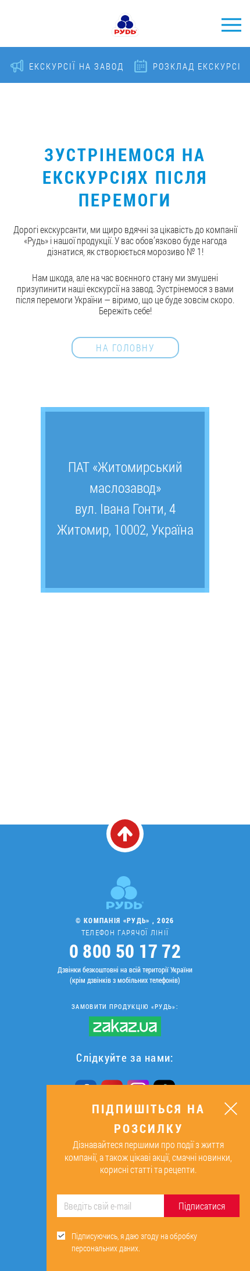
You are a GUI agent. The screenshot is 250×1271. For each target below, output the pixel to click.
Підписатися (201, 1206)
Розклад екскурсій (200, 66)
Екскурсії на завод (76, 66)
